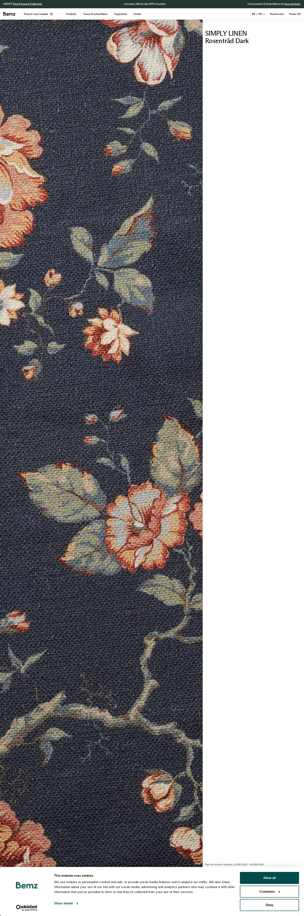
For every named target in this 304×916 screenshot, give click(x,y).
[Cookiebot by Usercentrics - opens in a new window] (27, 908)
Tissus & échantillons (95, 14)
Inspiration (120, 14)
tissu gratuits (292, 4)
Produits (71, 14)
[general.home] (9, 14)
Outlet (137, 14)
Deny (269, 905)
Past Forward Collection (27, 4)
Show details (63, 903)
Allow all (269, 878)
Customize (267, 891)
